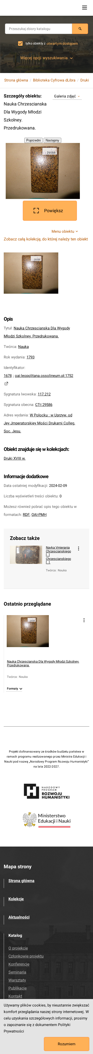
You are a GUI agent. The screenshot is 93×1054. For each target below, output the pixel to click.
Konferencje (18, 964)
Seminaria (17, 972)
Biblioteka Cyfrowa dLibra (54, 80)
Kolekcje (16, 899)
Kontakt (15, 996)
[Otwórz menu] (84, 7)
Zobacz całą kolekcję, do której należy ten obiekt (46, 239)
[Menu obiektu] (78, 548)
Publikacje (17, 988)
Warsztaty (17, 980)
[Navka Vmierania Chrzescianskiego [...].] (26, 564)
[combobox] (38, 28)
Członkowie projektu (26, 956)
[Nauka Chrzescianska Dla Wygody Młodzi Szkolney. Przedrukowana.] (28, 636)
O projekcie (18, 948)
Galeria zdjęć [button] (65, 96)
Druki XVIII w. (15, 458)
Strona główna (16, 80)
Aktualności (19, 917)
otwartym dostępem (62, 43)
